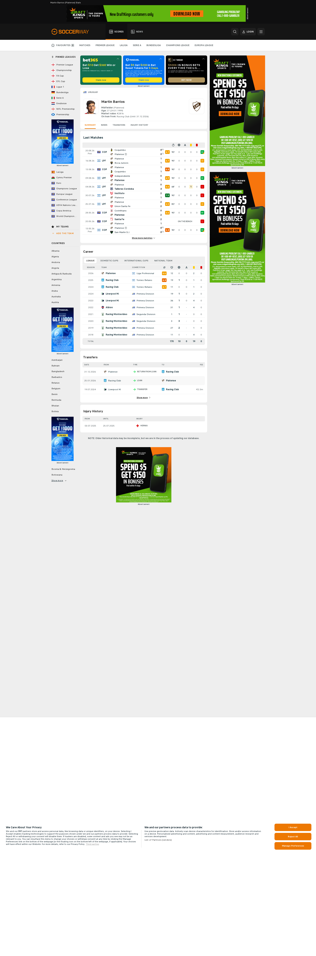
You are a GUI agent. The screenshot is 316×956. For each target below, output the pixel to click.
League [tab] (90, 260)
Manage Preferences (293, 845)
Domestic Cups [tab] (109, 260)
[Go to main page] (72, 32)
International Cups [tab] (136, 260)
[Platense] (196, 108)
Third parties (92, 844)
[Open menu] (261, 31)
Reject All (293, 836)
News (104, 125)
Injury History (139, 125)
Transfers (119, 125)
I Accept (293, 827)
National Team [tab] (163, 260)
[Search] (235, 31)
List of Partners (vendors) (158, 840)
